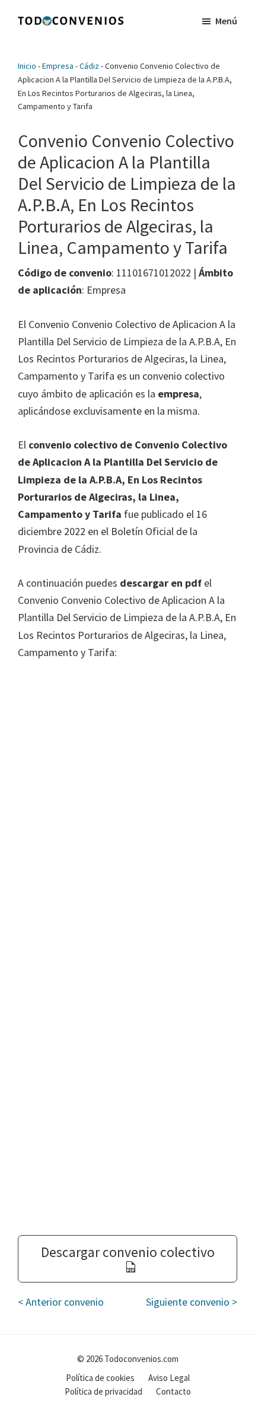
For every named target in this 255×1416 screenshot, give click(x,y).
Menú (226, 21)
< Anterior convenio (61, 1302)
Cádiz (89, 66)
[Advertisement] (127, 809)
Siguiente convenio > (191, 1302)
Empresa (58, 66)
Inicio (27, 66)
